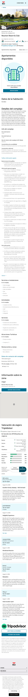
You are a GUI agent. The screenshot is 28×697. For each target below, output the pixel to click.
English (23, 473)
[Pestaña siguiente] (27, 50)
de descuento (22, 468)
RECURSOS (3, 671)
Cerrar (3, 275)
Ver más (5, 533)
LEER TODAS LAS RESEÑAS (14, 631)
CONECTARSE (20, 3)
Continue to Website (14, 694)
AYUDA (2, 668)
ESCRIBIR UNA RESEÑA (14, 634)
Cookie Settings (14, 690)
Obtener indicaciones (14, 390)
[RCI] (3, 3)
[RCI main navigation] (25, 3)
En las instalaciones (15, 468)
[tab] (9, 49)
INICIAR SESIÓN (14, 90)
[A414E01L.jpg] (14, 19)
